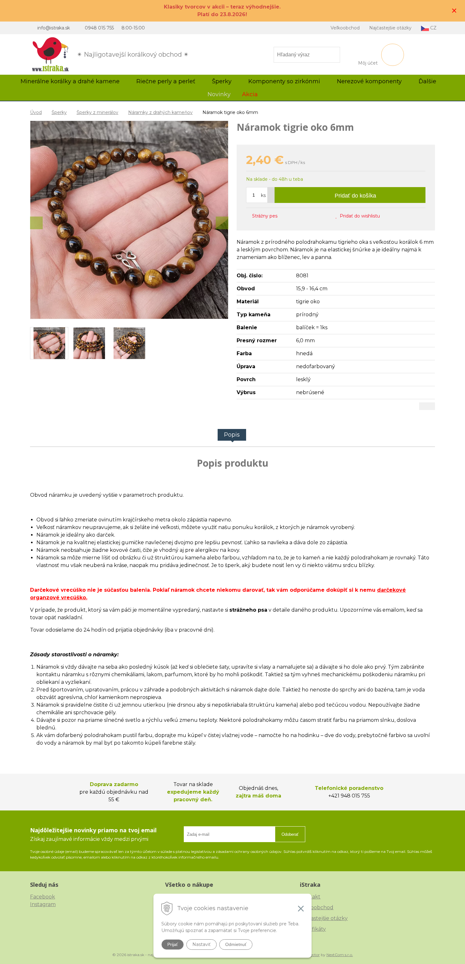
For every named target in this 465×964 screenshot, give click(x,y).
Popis (232, 434)
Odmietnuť (235, 944)
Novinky (219, 94)
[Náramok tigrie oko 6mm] (129, 220)
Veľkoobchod (345, 28)
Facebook (42, 897)
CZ (433, 28)
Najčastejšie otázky (390, 28)
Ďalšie (428, 81)
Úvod (36, 112)
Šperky (59, 112)
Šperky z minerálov (97, 112)
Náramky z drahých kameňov (160, 112)
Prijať (172, 944)
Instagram (43, 904)
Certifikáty (313, 929)
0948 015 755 (99, 28)
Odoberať (290, 834)
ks (263, 195)
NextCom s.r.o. (339, 954)
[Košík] (392, 55)
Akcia (250, 94)
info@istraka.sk (53, 28)
